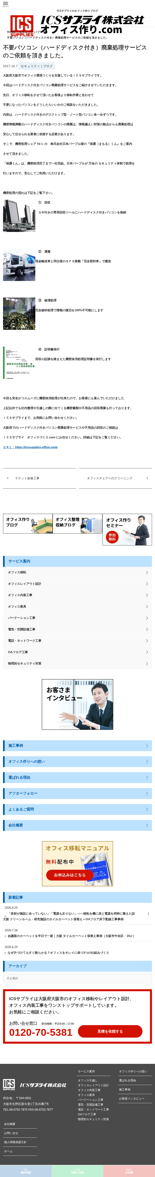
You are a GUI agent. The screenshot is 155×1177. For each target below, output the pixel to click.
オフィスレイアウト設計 (24, 583)
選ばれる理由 (19, 777)
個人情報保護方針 (15, 1142)
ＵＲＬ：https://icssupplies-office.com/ (30, 447)
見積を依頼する (110, 1031)
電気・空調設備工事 (21, 629)
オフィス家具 (17, 606)
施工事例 (15, 746)
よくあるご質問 (21, 809)
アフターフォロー (23, 793)
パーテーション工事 (21, 617)
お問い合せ (11, 1133)
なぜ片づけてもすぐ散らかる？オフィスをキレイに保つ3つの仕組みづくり (58, 952)
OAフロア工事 (18, 652)
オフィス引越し (88, 1080)
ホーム (8, 1151)
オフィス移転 (17, 572)
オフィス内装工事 (20, 595)
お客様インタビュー (132, 1098)
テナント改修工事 (27, 478)
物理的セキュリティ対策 (24, 663)
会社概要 (15, 825)
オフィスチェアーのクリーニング (109, 478)
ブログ (48, 66)
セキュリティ (30, 66)
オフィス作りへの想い (26, 761)
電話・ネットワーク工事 (24, 640)
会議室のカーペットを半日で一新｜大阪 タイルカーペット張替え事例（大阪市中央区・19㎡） (72, 936)
